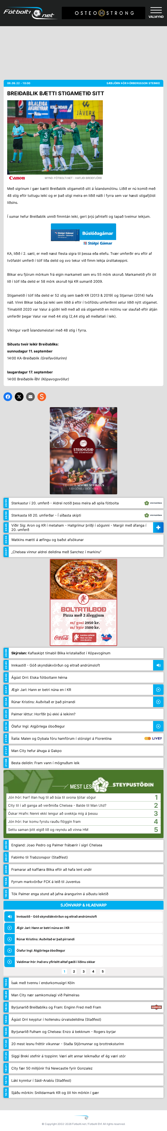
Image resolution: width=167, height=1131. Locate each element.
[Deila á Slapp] (41, 396)
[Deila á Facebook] (7, 396)
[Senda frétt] (30, 396)
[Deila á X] (19, 396)
